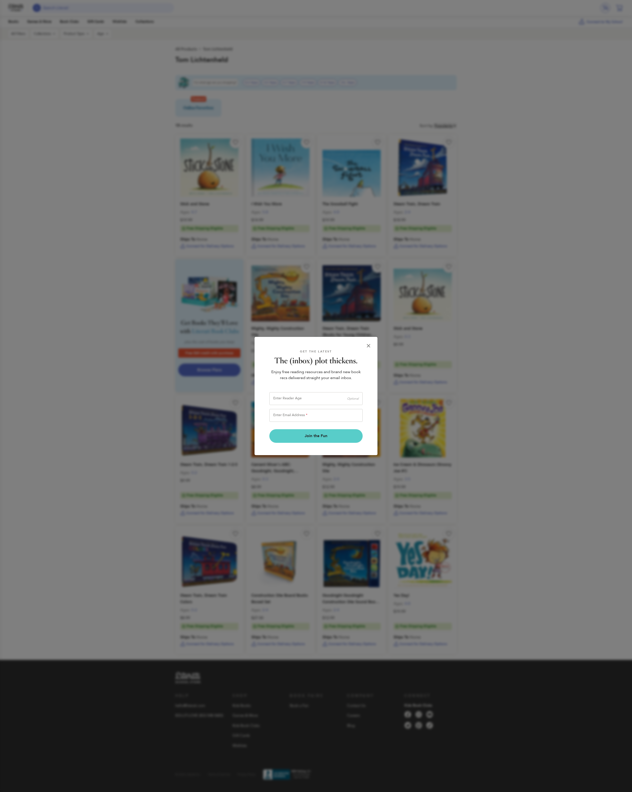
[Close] (369, 346)
